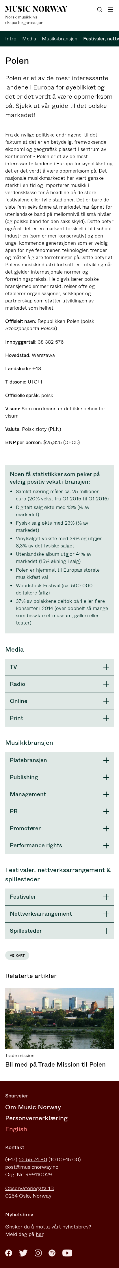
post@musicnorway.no (31, 1167)
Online (18, 701)
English (16, 1129)
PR (14, 811)
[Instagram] (38, 1253)
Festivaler (23, 897)
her (39, 1234)
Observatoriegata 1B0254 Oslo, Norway (29, 1192)
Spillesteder (26, 931)
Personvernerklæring (36, 1118)
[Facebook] (8, 1253)
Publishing (24, 777)
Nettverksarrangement (41, 914)
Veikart (17, 955)
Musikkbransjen (59, 38)
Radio (17, 684)
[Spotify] (52, 1253)
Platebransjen (28, 760)
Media (29, 38)
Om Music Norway (33, 1107)
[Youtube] (67, 1253)
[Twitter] (23, 1253)
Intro (10, 38)
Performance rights (36, 845)
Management (28, 794)
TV (13, 667)
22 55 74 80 (33, 1159)
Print (16, 718)
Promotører (25, 828)
